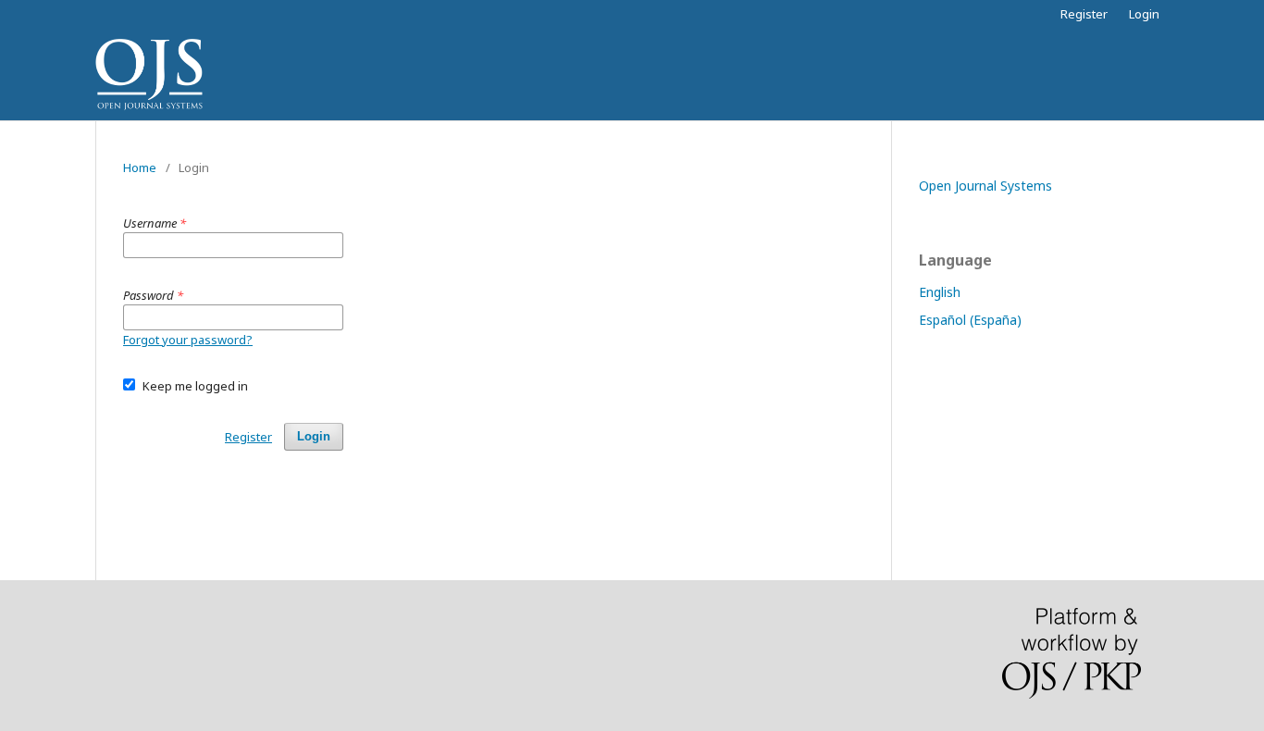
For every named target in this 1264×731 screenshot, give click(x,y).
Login (1144, 14)
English (939, 292)
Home (139, 167)
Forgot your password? (188, 339)
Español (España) (970, 319)
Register (1084, 14)
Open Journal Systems (985, 185)
